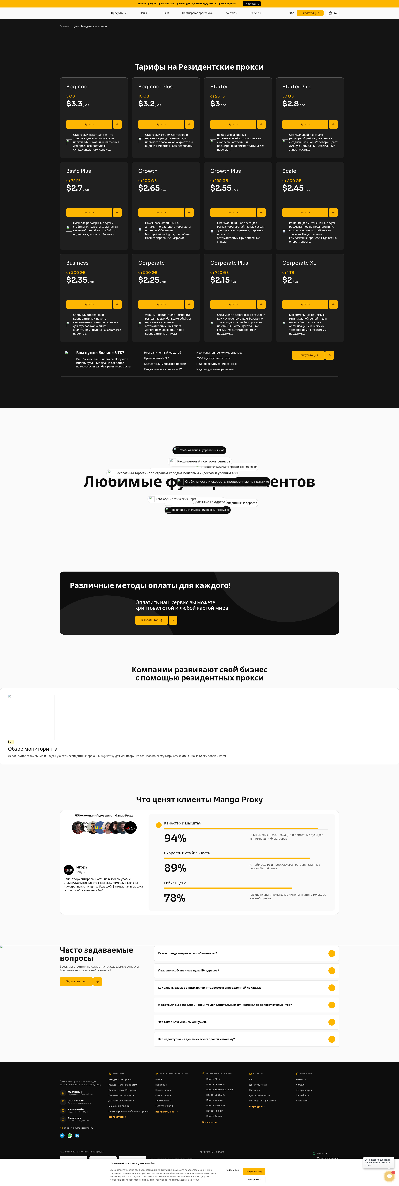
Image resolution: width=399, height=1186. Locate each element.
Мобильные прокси (119, 1106)
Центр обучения (258, 1084)
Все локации (209, 1122)
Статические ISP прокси (121, 1095)
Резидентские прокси (120, 1079)
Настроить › (254, 1179)
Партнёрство (303, 1095)
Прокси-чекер (163, 1090)
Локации (300, 1084)
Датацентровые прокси (121, 1100)
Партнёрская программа (262, 1100)
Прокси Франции (215, 1105)
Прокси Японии (214, 1110)
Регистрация (310, 13)
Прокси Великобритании (219, 1089)
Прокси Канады (214, 1100)
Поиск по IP (161, 1084)
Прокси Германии (215, 1084)
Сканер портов (163, 1095)
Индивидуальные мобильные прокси (128, 1111)
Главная (65, 26)
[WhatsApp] (69, 1135)
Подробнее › (232, 1170)
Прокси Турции (214, 1116)
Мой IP (158, 1079)
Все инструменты (165, 1111)
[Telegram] (62, 1135)
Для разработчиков (259, 1095)
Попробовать (252, 3)
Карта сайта (302, 1100)
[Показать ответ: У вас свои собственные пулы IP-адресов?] (331, 970)
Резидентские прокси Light (122, 1084)
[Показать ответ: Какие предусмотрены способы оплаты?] (331, 953)
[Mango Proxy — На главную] (74, 13)
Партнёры (254, 1090)
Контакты (231, 13)
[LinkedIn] (77, 1135)
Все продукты (116, 1116)
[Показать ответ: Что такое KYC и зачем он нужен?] (331, 1022)
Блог (166, 13)
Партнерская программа (197, 13)
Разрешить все (254, 1171)
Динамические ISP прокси (122, 1090)
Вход (291, 13)
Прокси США (213, 1079)
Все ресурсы (256, 1106)
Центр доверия (304, 1090)
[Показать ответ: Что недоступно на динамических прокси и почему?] (331, 1039)
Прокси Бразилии (215, 1094)
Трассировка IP (163, 1100)
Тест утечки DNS (164, 1106)
